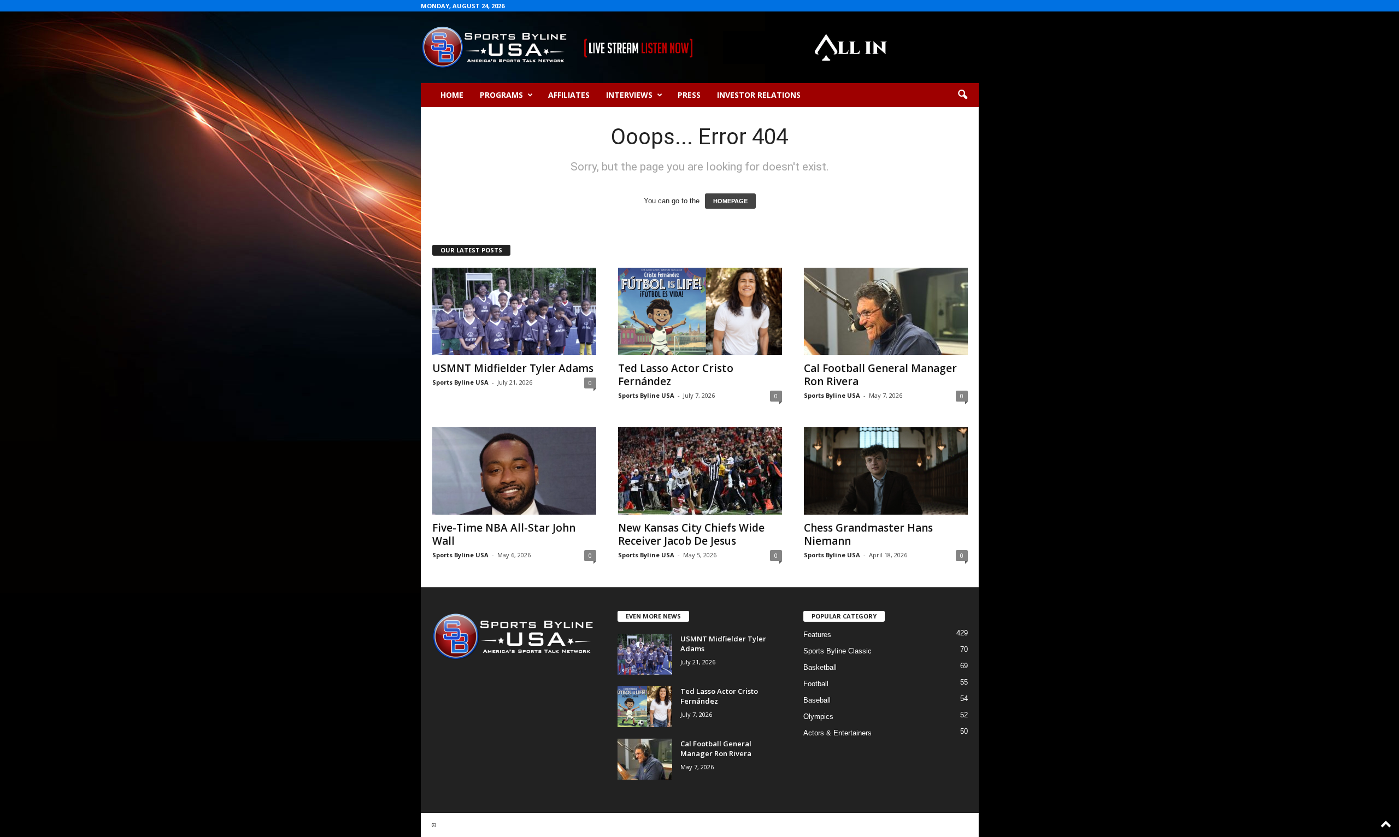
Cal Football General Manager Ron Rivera (880, 374)
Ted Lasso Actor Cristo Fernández (675, 374)
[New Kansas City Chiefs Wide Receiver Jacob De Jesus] (700, 471)
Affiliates (569, 95)
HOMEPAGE (730, 201)
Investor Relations (759, 95)
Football (815, 684)
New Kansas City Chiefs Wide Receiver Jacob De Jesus (691, 534)
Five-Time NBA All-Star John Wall (503, 534)
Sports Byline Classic (837, 651)
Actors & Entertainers (837, 733)
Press (689, 95)
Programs (501, 95)
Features (817, 634)
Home (451, 95)
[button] (962, 95)
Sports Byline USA (460, 382)
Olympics (818, 716)
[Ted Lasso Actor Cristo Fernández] (700, 311)
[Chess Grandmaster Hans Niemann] (886, 471)
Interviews (629, 95)
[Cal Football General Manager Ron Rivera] (886, 311)
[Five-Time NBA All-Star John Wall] (514, 471)
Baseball (817, 700)
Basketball (820, 667)
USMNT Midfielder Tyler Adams (512, 368)
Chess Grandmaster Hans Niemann (868, 534)
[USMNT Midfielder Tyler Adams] (514, 311)
